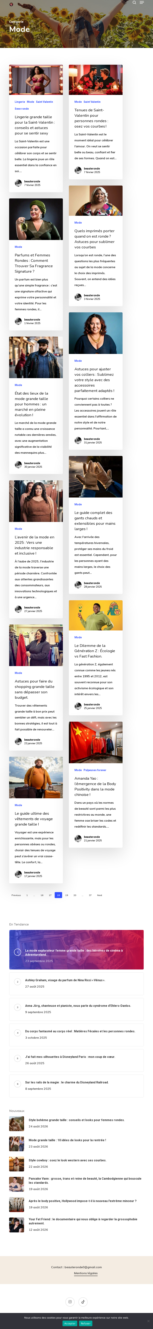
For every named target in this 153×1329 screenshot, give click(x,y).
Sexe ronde (22, 108)
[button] (142, 2)
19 (66, 895)
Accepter (69, 1323)
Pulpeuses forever (95, 770)
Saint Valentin (44, 101)
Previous (16, 895)
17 (50, 895)
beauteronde (32, 181)
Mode (30, 101)
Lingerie (20, 101)
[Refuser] (148, 1321)
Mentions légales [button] (86, 1273)
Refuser (85, 1323)
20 (75, 895)
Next (99, 895)
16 (42, 895)
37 (90, 895)
